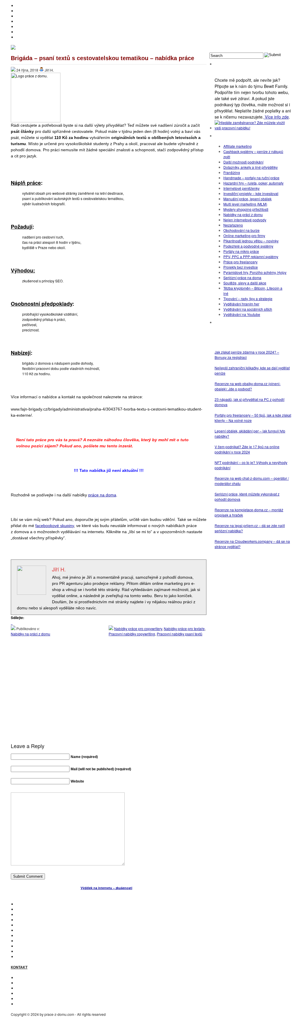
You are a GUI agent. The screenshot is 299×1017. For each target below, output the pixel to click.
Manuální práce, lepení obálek (247, 198)
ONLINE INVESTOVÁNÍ (34, 21)
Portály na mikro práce (241, 251)
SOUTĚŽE (24, 945)
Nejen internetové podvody (244, 219)
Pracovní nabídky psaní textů (179, 633)
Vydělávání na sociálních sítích (247, 309)
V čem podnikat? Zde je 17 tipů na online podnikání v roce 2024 (247, 449)
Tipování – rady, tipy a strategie (247, 298)
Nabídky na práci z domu (30, 633)
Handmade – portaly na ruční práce (251, 177)
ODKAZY (23, 982)
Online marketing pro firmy (244, 235)
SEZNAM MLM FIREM (33, 951)
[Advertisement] (108, 695)
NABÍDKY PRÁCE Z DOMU (37, 930)
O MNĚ (21, 10)
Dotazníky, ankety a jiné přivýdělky (250, 167)
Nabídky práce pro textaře (184, 628)
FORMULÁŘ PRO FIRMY (36, 993)
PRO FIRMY (25, 940)
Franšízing (231, 172)
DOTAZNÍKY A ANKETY (35, 26)
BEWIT (21, 36)
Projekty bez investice (240, 267)
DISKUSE (24, 935)
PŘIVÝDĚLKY (27, 15)
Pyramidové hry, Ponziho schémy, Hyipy (254, 272)
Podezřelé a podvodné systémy (248, 246)
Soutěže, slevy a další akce (244, 282)
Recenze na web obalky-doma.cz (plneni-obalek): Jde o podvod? (248, 386)
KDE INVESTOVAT (30, 909)
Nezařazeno (233, 224)
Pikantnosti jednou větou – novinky (251, 240)
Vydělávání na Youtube (241, 314)
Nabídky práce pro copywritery (138, 628)
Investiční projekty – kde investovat (250, 193)
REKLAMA (24, 987)
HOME (21, 5)
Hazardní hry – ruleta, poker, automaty (253, 182)
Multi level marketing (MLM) (245, 203)
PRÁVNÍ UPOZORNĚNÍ (34, 1003)
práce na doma (102, 495)
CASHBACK (26, 914)
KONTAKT (24, 977)
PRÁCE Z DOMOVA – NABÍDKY (41, 31)
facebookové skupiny (54, 525)
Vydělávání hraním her (241, 303)
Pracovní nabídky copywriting (132, 633)
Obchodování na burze (241, 230)
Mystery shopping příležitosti (245, 209)
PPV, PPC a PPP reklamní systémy (250, 256)
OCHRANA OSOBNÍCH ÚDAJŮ (41, 998)
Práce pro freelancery (240, 261)
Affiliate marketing (237, 146)
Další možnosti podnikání (243, 161)
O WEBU (23, 956)
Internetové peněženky (241, 188)
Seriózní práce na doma (242, 277)
